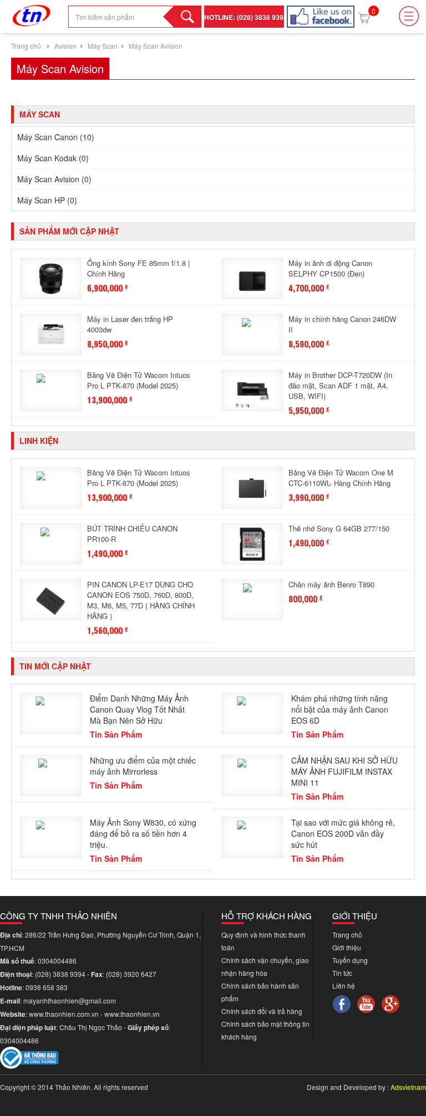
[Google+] (390, 1002)
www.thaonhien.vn (132, 1013)
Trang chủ (26, 45)
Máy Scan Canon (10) (55, 136)
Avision (65, 45)
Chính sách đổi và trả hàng (261, 1011)
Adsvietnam (408, 1087)
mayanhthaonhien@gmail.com (70, 1000)
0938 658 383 (47, 987)
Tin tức (342, 972)
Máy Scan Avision (155, 45)
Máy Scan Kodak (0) (53, 157)
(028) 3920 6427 (131, 974)
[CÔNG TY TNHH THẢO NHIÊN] (31, 12)
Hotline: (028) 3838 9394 (245, 17)
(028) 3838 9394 (61, 974)
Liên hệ (343, 985)
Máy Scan (102, 45)
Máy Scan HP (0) (47, 200)
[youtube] (366, 1002)
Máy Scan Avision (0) (54, 179)
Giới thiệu (346, 947)
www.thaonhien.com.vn (64, 1013)
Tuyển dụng (350, 960)
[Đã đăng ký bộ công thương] (29, 1056)
